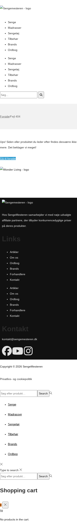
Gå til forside (8, 158)
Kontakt (14, 279)
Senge (12, 22)
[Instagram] (28, 351)
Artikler (14, 252)
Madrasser (14, 27)
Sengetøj (13, 33)
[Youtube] (18, 351)
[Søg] (41, 95)
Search (43, 393)
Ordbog (12, 50)
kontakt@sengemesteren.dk (19, 339)
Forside (4, 116)
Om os (14, 257)
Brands (12, 44)
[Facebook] (7, 351)
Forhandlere (17, 274)
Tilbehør (13, 38)
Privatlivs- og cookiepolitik (16, 379)
